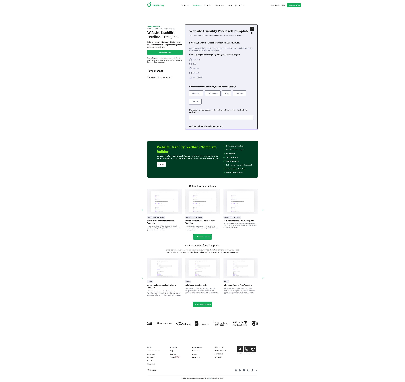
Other (168, 77)
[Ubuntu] (197, 323)
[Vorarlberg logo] (215, 323)
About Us (195, 101)
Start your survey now (204, 304)
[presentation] (142, 210)
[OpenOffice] (178, 323)
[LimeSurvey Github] (236, 370)
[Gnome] (253, 323)
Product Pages (212, 93)
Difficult (196, 73)
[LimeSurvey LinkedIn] (248, 370)
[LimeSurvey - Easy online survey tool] (155, 5)
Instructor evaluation (156, 217)
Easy (194, 64)
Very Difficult (197, 77)
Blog (226, 93)
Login (283, 5)
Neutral (196, 68)
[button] (185, 5)
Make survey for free (203, 237)
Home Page (196, 93)
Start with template (165, 52)
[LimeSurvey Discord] (244, 370)
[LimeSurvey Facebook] (252, 370)
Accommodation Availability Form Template (161, 286)
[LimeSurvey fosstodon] (240, 370)
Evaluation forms (155, 77)
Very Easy (196, 59)
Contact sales (275, 5)
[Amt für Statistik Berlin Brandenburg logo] (234, 323)
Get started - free (294, 5)
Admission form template (196, 285)
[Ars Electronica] (159, 323)
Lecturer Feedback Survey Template (238, 220)
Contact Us (239, 93)
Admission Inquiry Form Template (237, 285)
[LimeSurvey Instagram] (256, 370)
